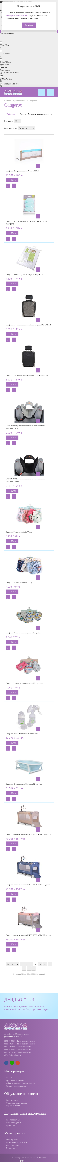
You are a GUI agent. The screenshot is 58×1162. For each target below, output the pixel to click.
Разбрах (29, 25)
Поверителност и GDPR (16, 15)
